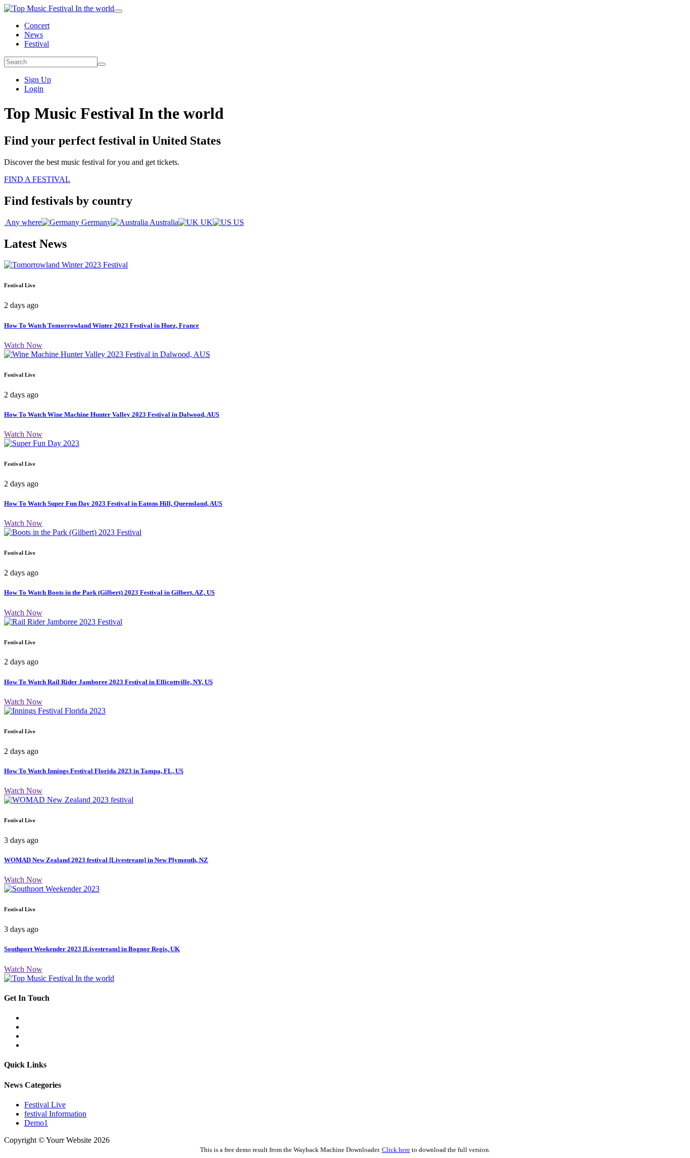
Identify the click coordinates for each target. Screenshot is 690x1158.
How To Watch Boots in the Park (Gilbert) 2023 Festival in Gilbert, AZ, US (109, 592)
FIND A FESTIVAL (37, 179)
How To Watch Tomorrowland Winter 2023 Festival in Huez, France (101, 325)
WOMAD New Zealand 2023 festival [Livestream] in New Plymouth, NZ (106, 860)
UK (206, 222)
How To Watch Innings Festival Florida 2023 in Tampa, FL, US (93, 771)
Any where (22, 222)
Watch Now (23, 345)
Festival (36, 43)
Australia (163, 222)
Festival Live (45, 1104)
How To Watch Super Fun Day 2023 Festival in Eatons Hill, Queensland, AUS (113, 503)
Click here (396, 1149)
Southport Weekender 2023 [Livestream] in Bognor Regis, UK (92, 949)
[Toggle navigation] (118, 11)
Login (33, 88)
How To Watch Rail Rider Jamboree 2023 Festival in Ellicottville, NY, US (108, 682)
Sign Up (37, 79)
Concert (37, 25)
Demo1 (36, 1123)
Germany (95, 222)
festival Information (55, 1113)
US (237, 222)
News (33, 34)
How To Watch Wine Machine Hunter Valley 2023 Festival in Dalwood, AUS (111, 414)
